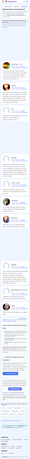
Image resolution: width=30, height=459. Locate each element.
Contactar (19, 446)
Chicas (21, 115)
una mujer (8, 75)
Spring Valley (15, 411)
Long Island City (5, 411)
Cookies (18, 448)
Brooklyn (10, 408)
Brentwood (4, 414)
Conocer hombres (16, 439)
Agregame (11, 2)
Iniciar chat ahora (10, 373)
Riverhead (22, 411)
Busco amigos (18, 273)
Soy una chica (12, 94)
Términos (3, 448)
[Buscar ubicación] (24, 1)
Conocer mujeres (5, 439)
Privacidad (11, 448)
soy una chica (6, 170)
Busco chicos (10, 224)
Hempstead (12, 414)
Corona (4, 417)
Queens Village (17, 408)
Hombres (19, 296)
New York (18, 67)
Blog (2, 453)
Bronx (3, 408)
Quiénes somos (5, 446)
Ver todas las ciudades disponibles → (11, 420)
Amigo (20, 312)
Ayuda (13, 446)
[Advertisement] (15, 44)
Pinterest (11, 453)
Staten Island (21, 414)
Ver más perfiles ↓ (23, 318)
